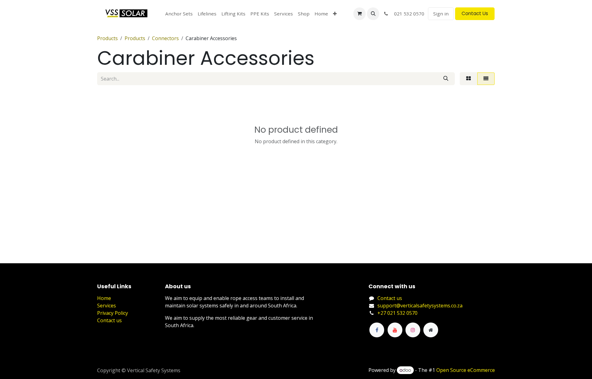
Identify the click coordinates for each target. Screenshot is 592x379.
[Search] (446, 78)
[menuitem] (179, 14)
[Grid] (468, 78)
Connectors (165, 38)
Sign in (441, 13)
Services (106, 305)
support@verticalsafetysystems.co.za (419, 305)
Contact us (109, 320)
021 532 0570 (407, 13)
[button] (373, 13)
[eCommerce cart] (359, 13)
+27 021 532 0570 (397, 313)
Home (104, 298)
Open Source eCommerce (465, 370)
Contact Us (475, 13)
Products (107, 38)
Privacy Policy (112, 313)
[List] (486, 78)
